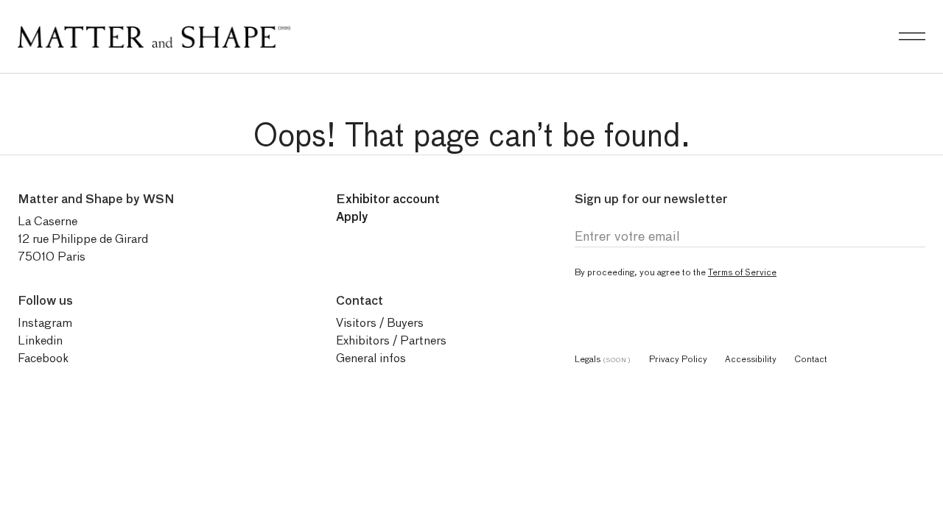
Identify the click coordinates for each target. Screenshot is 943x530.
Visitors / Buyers (380, 322)
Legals (603, 359)
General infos (371, 358)
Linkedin (40, 340)
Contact (810, 359)
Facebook (43, 358)
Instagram (45, 322)
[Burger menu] (912, 37)
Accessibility (751, 359)
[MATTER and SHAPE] (154, 33)
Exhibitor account (388, 199)
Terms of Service (742, 272)
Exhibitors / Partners (391, 340)
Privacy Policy (678, 359)
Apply (352, 216)
